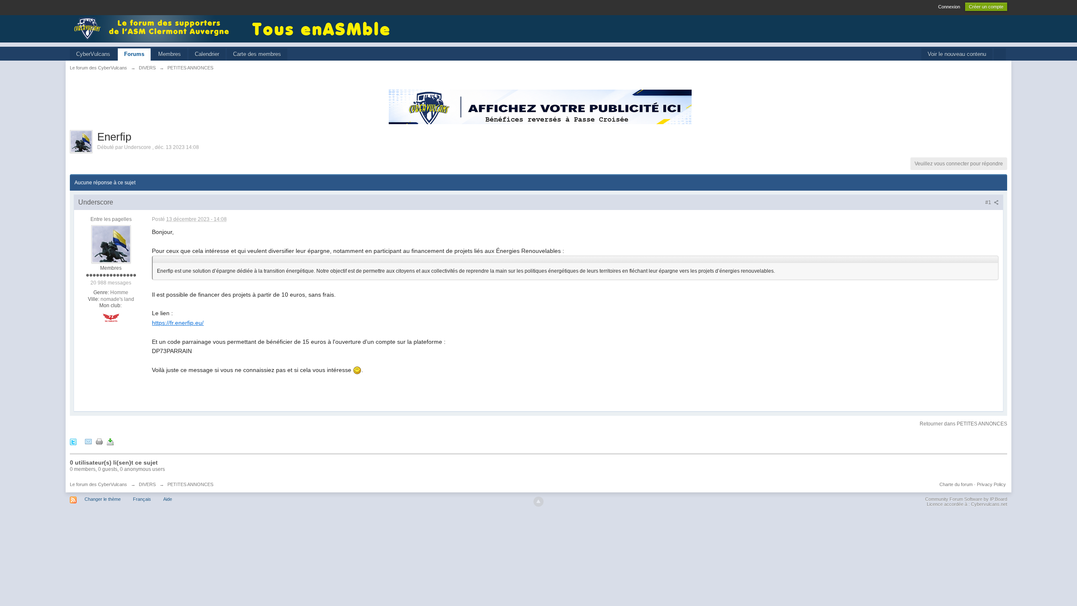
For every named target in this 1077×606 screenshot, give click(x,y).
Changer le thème (103, 499)
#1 (988, 202)
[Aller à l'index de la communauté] (154, 28)
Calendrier (207, 54)
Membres (169, 54)
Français (142, 499)
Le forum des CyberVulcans (98, 484)
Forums (134, 54)
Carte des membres (257, 54)
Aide (167, 499)
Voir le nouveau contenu (957, 54)
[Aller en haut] (538, 502)
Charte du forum (956, 484)
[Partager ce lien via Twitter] (73, 442)
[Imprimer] (99, 442)
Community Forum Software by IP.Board (966, 499)
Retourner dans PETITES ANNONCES (963, 424)
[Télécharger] (110, 442)
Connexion (949, 6)
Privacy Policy (991, 484)
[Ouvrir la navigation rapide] (1000, 54)
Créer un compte (986, 6)
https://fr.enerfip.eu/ (178, 322)
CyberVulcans (93, 54)
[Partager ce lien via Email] (88, 442)
